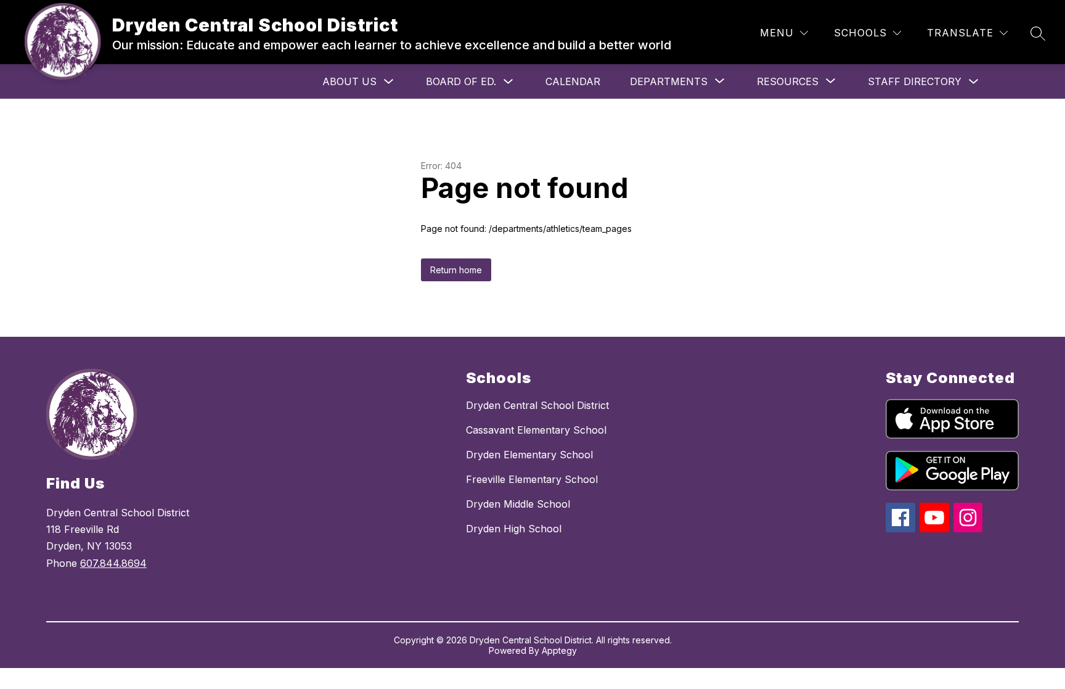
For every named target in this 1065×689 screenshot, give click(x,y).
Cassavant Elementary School (536, 430)
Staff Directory (914, 81)
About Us (349, 81)
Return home (456, 270)
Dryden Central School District (537, 405)
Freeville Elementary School (532, 479)
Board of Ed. (461, 81)
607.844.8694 (113, 563)
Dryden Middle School (518, 504)
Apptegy (559, 650)
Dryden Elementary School (529, 454)
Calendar (572, 81)
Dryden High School (513, 528)
